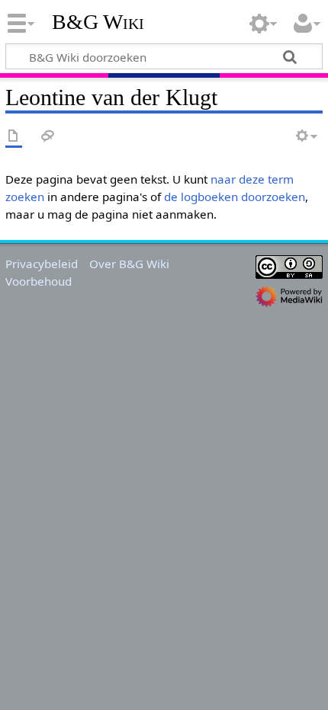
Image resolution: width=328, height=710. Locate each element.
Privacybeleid (41, 263)
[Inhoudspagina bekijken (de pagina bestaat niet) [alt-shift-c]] (13, 137)
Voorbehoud (38, 281)
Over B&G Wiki (129, 263)
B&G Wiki (98, 22)
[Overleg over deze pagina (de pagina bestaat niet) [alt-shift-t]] (48, 137)
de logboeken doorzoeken (234, 196)
